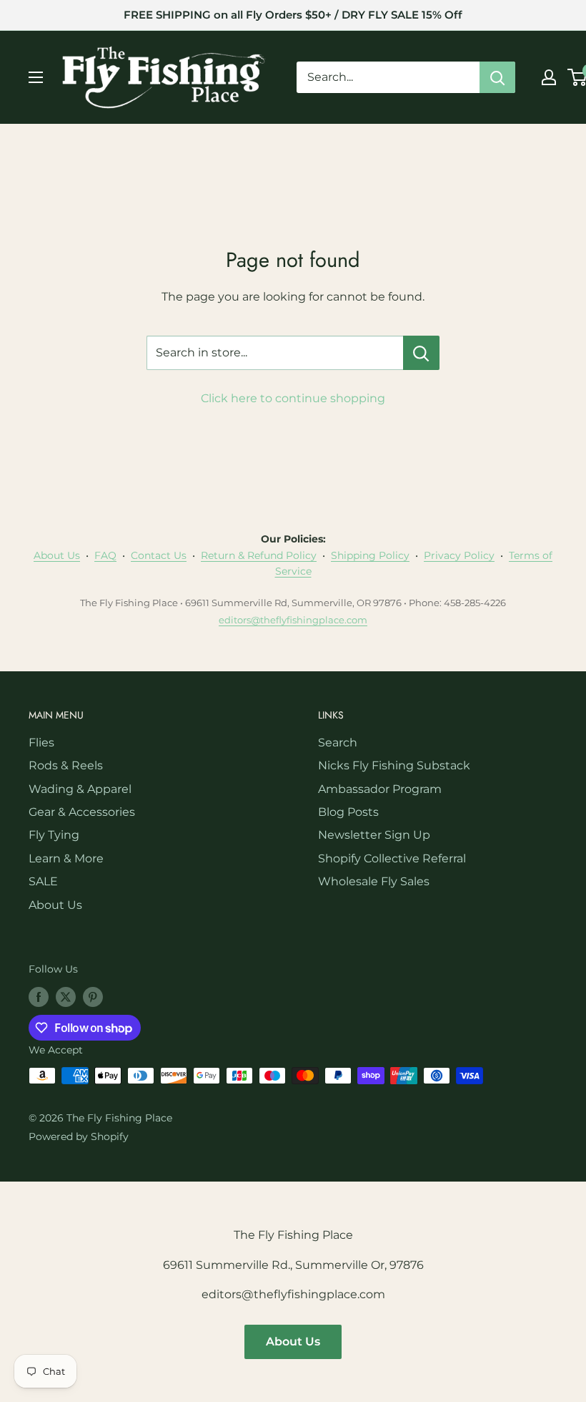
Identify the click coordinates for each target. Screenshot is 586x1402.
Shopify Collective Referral (392, 858)
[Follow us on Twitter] (66, 996)
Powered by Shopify (79, 1136)
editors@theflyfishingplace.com (293, 619)
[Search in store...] (421, 353)
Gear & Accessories (82, 812)
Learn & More (66, 858)
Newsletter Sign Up (374, 835)
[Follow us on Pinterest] (93, 996)
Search (337, 742)
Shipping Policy (370, 555)
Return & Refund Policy (259, 555)
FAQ (105, 555)
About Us (57, 555)
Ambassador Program (380, 789)
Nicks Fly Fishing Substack (394, 765)
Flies (41, 742)
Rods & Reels (66, 765)
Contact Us (159, 555)
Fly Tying (54, 835)
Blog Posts (348, 812)
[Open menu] (36, 77)
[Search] (497, 77)
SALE (43, 881)
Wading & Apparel (80, 789)
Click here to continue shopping (293, 398)
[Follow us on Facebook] (39, 996)
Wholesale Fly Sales (373, 881)
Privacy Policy (459, 555)
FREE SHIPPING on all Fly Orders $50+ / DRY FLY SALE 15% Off (293, 14)
